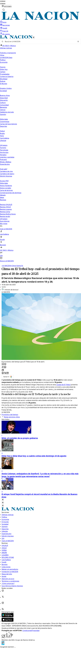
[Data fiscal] (3, 644)
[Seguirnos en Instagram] (3, 603)
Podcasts (3, 159)
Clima (2, 55)
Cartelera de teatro (7, 174)
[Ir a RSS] (3, 609)
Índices (2, 81)
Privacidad (35, 630)
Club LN (5, 31)
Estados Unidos (6, 88)
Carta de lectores (6, 190)
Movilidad (3, 79)
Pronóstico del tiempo (14, 394)
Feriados (3, 155)
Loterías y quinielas (7, 157)
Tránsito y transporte (8, 53)
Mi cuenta (6, 34)
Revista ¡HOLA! (5, 207)
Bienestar (3, 107)
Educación (4, 100)
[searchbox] (40, 41)
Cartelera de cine (6, 171)
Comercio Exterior (7, 76)
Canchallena (4, 138)
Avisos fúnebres (6, 186)
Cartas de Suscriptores (8, 124)
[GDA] (7, 638)
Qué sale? (3, 169)
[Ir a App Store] (7, 621)
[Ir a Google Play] (7, 616)
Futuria (2, 67)
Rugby (2, 133)
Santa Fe (19, 266)
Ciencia (2, 110)
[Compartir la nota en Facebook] (3, 373)
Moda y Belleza (5, 162)
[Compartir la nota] (3, 367)
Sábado (3, 195)
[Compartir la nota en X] (5, 373)
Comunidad (4, 105)
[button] (40, 148)
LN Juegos (3, 145)
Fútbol (2, 131)
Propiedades (4, 74)
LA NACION (6, 266)
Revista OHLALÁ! (6, 204)
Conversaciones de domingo (10, 193)
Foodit (4, 28)
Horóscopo (4, 152)
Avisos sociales (5, 188)
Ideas (2, 197)
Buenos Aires (5, 95)
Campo (2, 72)
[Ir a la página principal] (40, 19)
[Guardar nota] (3, 364)
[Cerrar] (33, 37)
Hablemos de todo (7, 112)
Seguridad (4, 98)
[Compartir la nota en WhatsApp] (5, 367)
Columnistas (4, 121)
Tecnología (4, 150)
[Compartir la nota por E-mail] (7, 373)
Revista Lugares (6, 209)
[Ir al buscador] (4, 10)
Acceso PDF (4, 181)
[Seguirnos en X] (3, 597)
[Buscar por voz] (78, 41)
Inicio (4, 22)
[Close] (3, 499)
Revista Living (5, 212)
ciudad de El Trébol (63, 385)
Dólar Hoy (4, 69)
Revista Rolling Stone (8, 214)
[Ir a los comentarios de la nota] (5, 364)
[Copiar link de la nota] (3, 370)
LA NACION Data (6, 57)
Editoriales (4, 119)
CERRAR (2, 1)
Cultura (3, 102)
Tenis (2, 136)
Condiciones (27, 630)
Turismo (3, 148)
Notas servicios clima (12, 417)
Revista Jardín (5, 216)
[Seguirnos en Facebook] (3, 591)
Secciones (6, 25)
